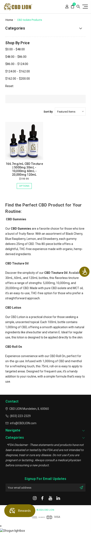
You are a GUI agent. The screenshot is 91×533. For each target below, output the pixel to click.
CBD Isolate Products (29, 19)
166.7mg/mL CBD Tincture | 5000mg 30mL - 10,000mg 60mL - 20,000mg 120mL (24, 169)
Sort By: (48, 111)
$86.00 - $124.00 (16, 64)
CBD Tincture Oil (56, 272)
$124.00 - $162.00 (17, 71)
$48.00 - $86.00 (15, 57)
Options (24, 186)
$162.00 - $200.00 (17, 79)
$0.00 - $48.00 (15, 49)
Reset (9, 86)
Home (9, 19)
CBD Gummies (21, 228)
